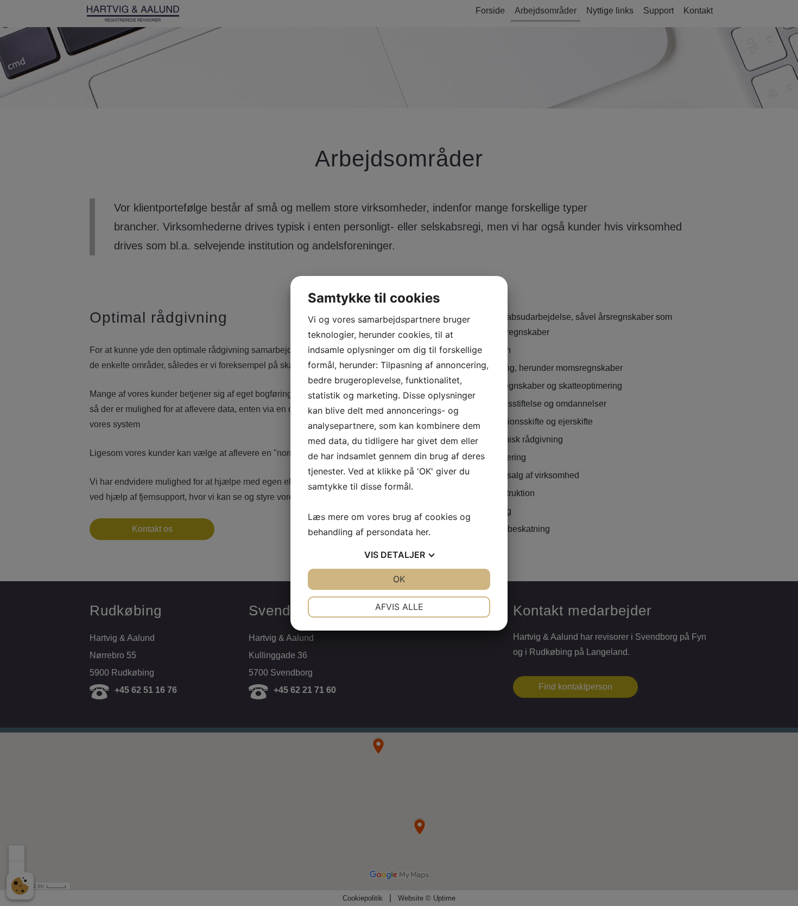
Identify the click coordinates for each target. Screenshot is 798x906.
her (422, 531)
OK (399, 579)
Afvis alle (399, 606)
